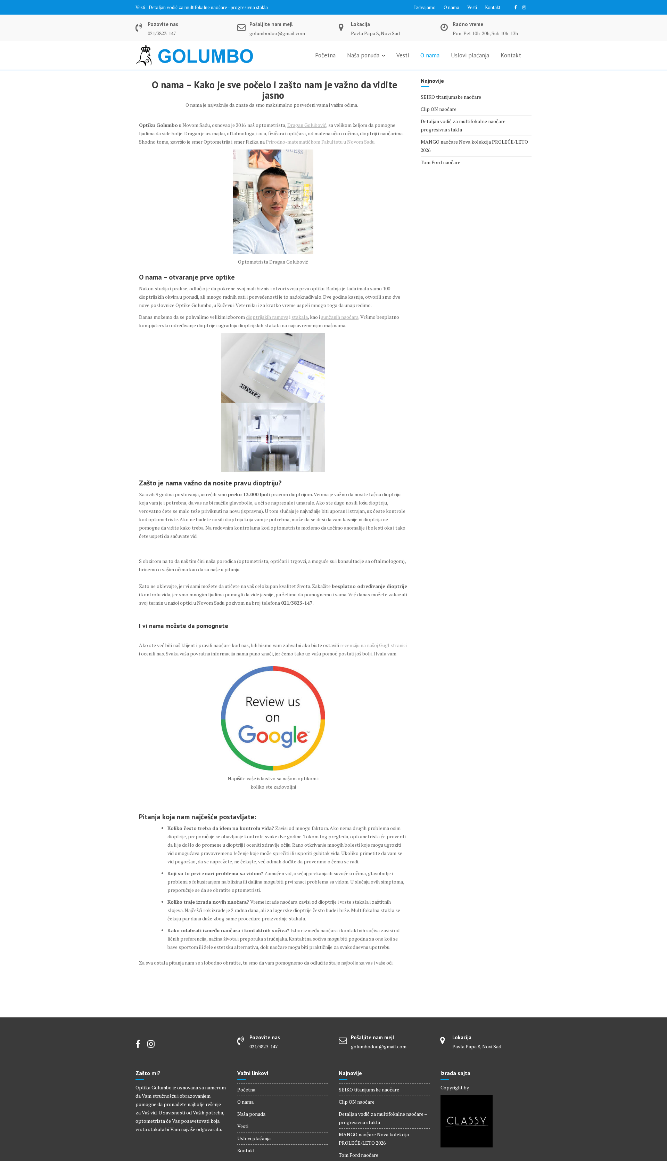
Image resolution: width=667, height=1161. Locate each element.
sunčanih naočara (340, 317)
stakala (299, 317)
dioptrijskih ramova (267, 317)
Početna (325, 55)
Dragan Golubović (306, 125)
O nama (451, 7)
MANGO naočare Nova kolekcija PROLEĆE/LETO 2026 (204, 7)
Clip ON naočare (438, 109)
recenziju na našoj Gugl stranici (373, 645)
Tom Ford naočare (440, 162)
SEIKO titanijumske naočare (451, 97)
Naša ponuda (363, 55)
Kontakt (492, 7)
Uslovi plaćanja (470, 55)
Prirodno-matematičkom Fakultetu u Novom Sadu (320, 141)
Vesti (472, 7)
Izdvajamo (425, 7)
